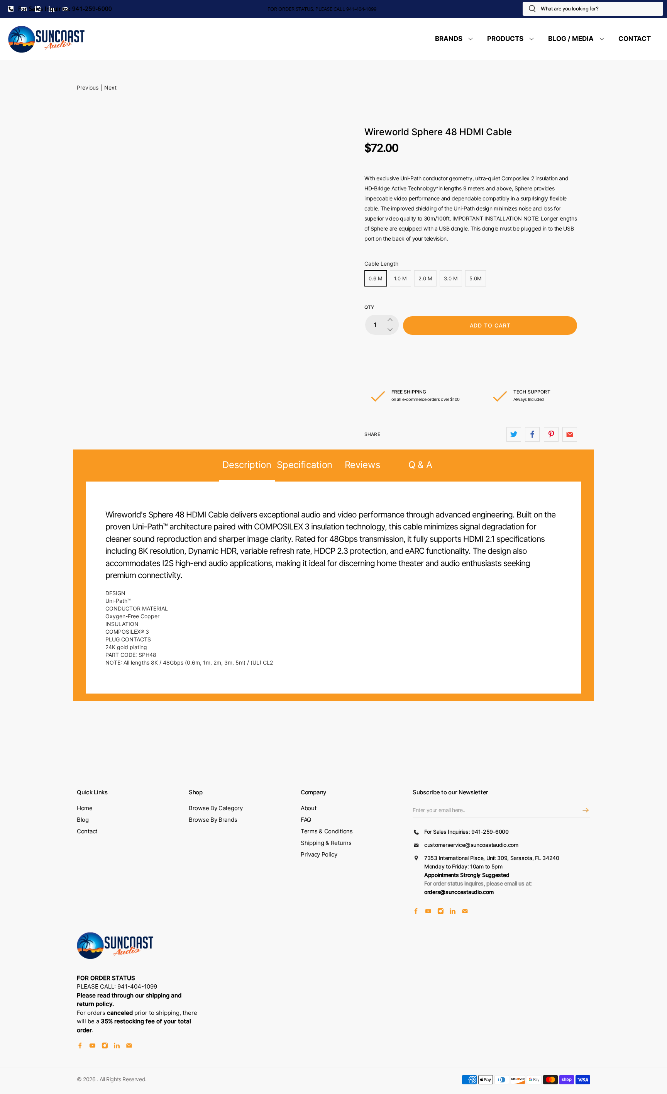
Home (85, 808)
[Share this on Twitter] (513, 434)
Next (110, 87)
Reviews (363, 464)
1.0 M (400, 278)
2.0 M (425, 278)
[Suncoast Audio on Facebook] (416, 912)
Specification (304, 464)
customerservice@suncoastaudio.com (471, 844)
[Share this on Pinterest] (551, 434)
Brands (448, 38)
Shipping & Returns (326, 842)
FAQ (306, 819)
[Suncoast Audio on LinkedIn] (452, 912)
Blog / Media (571, 38)
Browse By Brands (213, 819)
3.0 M (451, 278)
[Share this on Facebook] (532, 434)
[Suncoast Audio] (46, 39)
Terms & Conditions (327, 831)
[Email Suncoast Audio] (465, 912)
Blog (83, 819)
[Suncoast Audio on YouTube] (428, 912)
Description (246, 464)
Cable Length (381, 263)
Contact (634, 38)
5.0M (475, 278)
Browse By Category (216, 808)
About (309, 808)
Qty (369, 307)
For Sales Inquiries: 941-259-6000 (64, 8)
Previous (87, 87)
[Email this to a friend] (569, 434)
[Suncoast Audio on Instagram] (440, 912)
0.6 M (376, 278)
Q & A (420, 464)
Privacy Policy (319, 854)
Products (505, 38)
